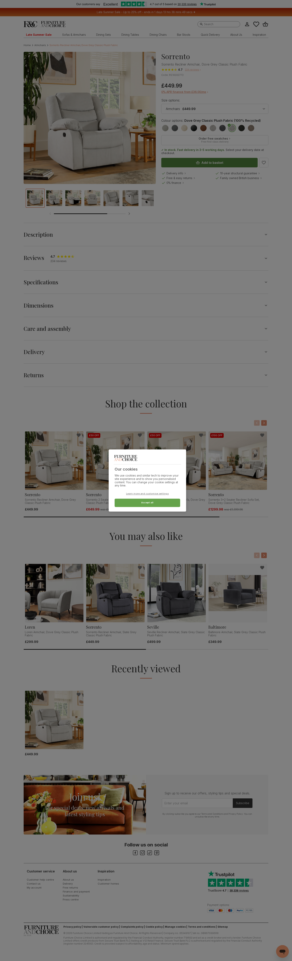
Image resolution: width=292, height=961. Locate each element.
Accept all (147, 502)
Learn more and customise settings (147, 493)
